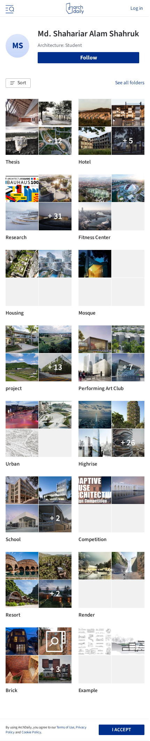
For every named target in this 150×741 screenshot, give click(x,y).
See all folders (129, 82)
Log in (136, 8)
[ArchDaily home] (75, 8)
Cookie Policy (31, 732)
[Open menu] (9, 8)
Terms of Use (65, 727)
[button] (18, 83)
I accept (121, 729)
